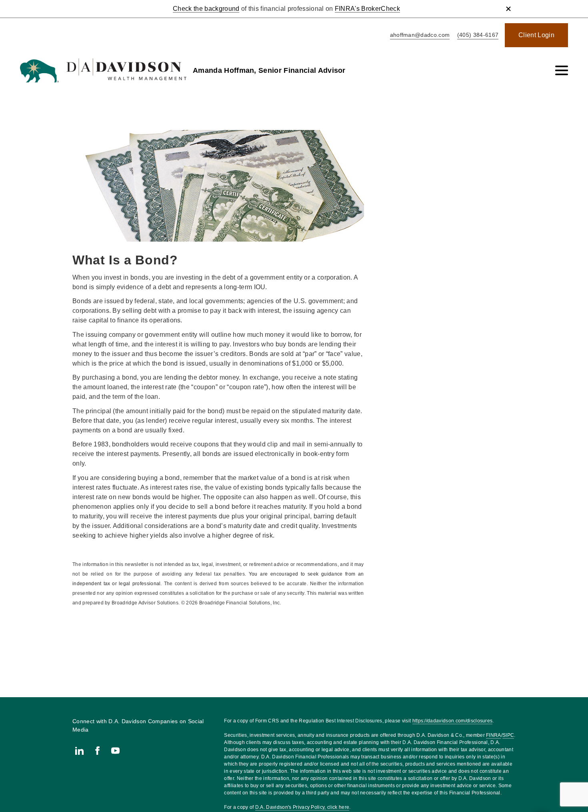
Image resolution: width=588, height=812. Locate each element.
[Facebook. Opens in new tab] (97, 751)
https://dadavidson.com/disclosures (452, 721)
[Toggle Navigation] (561, 70)
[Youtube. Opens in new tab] (115, 751)
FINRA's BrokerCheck (367, 8)
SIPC (508, 735)
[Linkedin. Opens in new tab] (79, 751)
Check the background (206, 8)
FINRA (493, 735)
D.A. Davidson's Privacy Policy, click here (302, 807)
